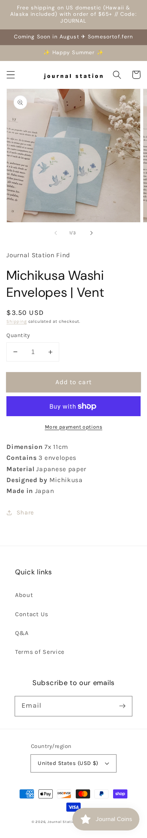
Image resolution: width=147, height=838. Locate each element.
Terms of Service (39, 651)
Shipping (16, 321)
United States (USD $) (68, 763)
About (24, 594)
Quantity (18, 335)
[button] (10, 74)
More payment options (74, 427)
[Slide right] (91, 232)
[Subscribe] (122, 706)
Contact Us (31, 614)
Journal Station (62, 822)
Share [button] (25, 512)
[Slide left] (55, 232)
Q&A (22, 633)
